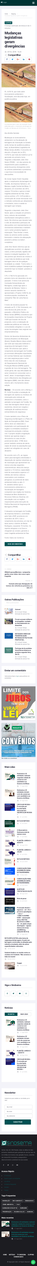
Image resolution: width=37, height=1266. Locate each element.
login (17, 676)
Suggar (19, 963)
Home (6, 14)
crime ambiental (8, 1204)
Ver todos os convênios (9, 758)
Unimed (17, 609)
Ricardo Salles (19, 1211)
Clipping (13, 14)
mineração (6, 1201)
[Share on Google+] (18, 59)
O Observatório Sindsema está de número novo (23, 832)
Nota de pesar (22, 898)
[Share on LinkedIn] (23, 59)
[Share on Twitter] (12, 59)
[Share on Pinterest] (29, 59)
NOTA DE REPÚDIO (23, 821)
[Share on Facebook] (7, 59)
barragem (23, 1208)
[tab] (11, 1014)
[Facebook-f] (7, 993)
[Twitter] (13, 993)
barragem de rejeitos (9, 1208)
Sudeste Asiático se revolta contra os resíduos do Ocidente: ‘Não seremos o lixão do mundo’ (18, 954)
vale (18, 1204)
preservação (6, 1211)
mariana (30, 1211)
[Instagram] (26, 993)
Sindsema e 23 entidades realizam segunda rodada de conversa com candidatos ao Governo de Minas (23, 1224)
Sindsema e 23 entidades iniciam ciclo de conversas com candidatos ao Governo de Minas (23, 794)
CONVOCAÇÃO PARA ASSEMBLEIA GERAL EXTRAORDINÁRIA (24, 870)
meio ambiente (17, 1201)
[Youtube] (20, 993)
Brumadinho (29, 1201)
